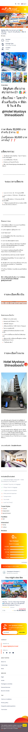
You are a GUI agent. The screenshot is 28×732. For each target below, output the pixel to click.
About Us (3, 661)
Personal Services (5, 687)
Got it (24, 725)
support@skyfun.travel (10, 646)
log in (9, 566)
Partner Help (4, 665)
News (2, 668)
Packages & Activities (6, 684)
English (24, 3)
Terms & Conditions (6, 699)
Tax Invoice (4, 709)
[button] (23, 67)
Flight (2, 677)
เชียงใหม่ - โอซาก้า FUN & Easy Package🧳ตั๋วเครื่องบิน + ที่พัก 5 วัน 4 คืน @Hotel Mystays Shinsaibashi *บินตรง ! (13, 603)
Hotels (2, 680)
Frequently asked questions (8, 706)
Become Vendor (5, 691)
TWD (18, 3)
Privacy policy (4, 702)
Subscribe (22, 632)
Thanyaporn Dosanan (13, 571)
